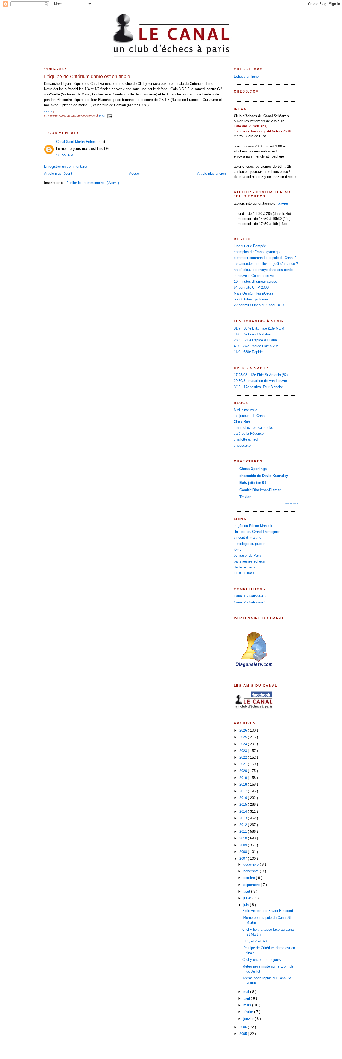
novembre (251, 871)
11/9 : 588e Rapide (248, 352)
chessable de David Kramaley (263, 476)
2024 (243, 744)
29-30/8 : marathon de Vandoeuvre (260, 381)
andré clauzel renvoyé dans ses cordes (264, 270)
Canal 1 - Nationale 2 (250, 596)
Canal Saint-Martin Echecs (77, 142)
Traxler (245, 497)
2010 (243, 838)
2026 (243, 730)
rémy (238, 550)
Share (48, 111)
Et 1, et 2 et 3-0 (254, 941)
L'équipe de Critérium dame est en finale (87, 76)
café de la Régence (249, 433)
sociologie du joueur (249, 544)
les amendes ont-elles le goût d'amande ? (266, 264)
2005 (243, 1034)
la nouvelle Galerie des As (254, 276)
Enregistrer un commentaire (65, 167)
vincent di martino (247, 538)
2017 (243, 791)
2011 (243, 832)
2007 (243, 859)
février (248, 1012)
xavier (283, 203)
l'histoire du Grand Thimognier (257, 532)
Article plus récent (58, 173)
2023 (243, 751)
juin (246, 905)
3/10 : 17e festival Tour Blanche (258, 387)
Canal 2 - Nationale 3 (250, 602)
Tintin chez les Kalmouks (253, 428)
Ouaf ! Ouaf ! (244, 573)
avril (247, 998)
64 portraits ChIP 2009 (251, 287)
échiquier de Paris (248, 555)
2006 (243, 1027)
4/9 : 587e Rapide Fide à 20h (256, 346)
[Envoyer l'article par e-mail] (109, 116)
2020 (243, 771)
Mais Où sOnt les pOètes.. (254, 293)
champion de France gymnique (257, 252)
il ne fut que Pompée (250, 246)
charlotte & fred (246, 439)
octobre (249, 878)
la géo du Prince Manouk (253, 526)
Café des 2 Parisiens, (250, 126)
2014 (243, 811)
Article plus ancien (211, 173)
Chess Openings (253, 469)
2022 (243, 757)
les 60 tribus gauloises (251, 299)
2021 (243, 764)
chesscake (242, 446)
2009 (243, 845)
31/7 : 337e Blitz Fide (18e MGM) (259, 328)
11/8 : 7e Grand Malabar (252, 334)
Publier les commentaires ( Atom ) (92, 183)
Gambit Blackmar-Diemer (260, 490)
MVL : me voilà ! (246, 410)
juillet (247, 898)
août (247, 891)
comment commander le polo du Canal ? (265, 258)
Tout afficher (291, 503)
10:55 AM (64, 155)
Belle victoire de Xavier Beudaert (267, 911)
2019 (243, 778)
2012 (243, 825)
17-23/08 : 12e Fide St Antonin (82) (261, 375)
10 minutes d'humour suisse (255, 282)
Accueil (135, 173)
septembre (252, 885)
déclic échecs (244, 567)
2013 (243, 818)
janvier (249, 1019)
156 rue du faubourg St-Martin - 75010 (263, 131)
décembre (251, 864)
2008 (243, 852)
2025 (243, 737)
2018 (243, 784)
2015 (243, 804)
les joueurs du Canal (249, 416)
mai (246, 992)
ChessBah (242, 422)
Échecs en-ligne (246, 76)
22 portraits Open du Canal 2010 (259, 305)
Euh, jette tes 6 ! (252, 483)
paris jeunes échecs (249, 561)
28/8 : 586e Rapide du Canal (256, 340)
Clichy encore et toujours (261, 960)
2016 (243, 798)
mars (247, 1005)
